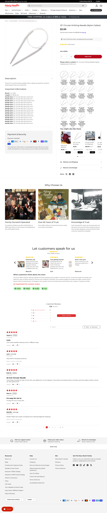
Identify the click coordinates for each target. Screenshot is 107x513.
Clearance (72, 10)
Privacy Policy (59, 465)
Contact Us (33, 459)
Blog (6, 462)
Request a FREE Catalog (12, 471)
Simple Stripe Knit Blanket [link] (89, 143)
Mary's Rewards (10, 493)
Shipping (32, 462)
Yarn (6, 10)
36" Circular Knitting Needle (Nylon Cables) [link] (77, 143)
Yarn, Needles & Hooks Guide (14, 487)
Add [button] (68, 152)
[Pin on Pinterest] (73, 174)
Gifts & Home (9, 13)
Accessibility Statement (37, 483)
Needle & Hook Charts (12, 468)
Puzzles (34, 10)
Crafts (27, 10)
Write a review (66, 315)
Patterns (44, 10)
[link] (66, 137)
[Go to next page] (63, 427)
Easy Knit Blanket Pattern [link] (64, 146)
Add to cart (88, 56)
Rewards (42, 13)
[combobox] (57, 5)
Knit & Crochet (16, 10)
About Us (8, 459)
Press (6, 481)
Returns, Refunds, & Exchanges (39, 465)
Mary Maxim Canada (61, 459)
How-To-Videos (34, 473)
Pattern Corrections (11, 478)
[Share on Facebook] (70, 174)
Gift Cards (24, 13)
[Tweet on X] (66, 174)
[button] (83, 5)
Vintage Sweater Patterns (59, 10)
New (80, 10)
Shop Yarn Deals (22, 1)
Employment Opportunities (14, 465)
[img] (54, 252)
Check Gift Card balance (37, 476)
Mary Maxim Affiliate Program (14, 490)
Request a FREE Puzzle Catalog (15, 474)
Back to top (53, 446)
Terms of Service (35, 479)
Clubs (17, 13)
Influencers (32, 13)
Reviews (57, 462)
